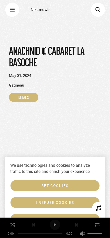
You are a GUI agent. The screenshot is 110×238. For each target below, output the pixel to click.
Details (23, 97)
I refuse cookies (55, 202)
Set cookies (55, 186)
